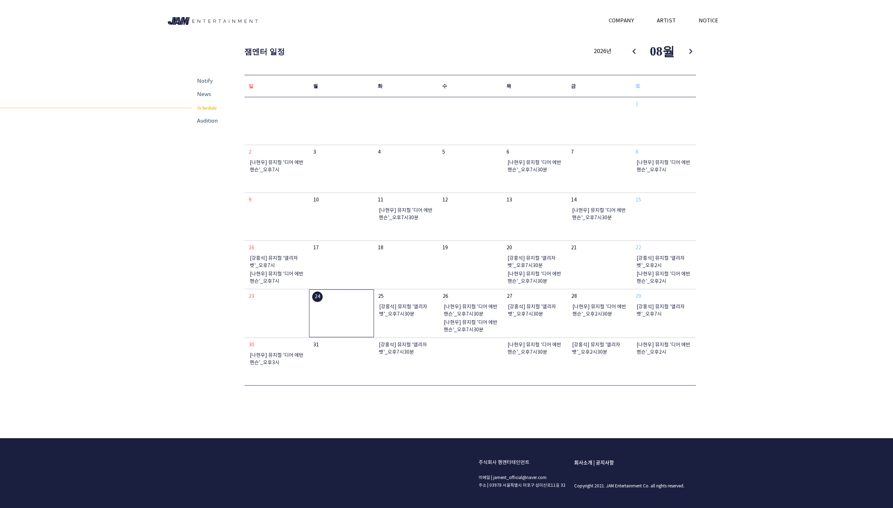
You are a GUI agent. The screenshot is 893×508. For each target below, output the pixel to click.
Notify (205, 81)
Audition (207, 121)
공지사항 (605, 462)
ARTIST (666, 21)
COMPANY (621, 21)
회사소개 (583, 462)
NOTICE (708, 21)
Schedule (207, 108)
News (204, 94)
